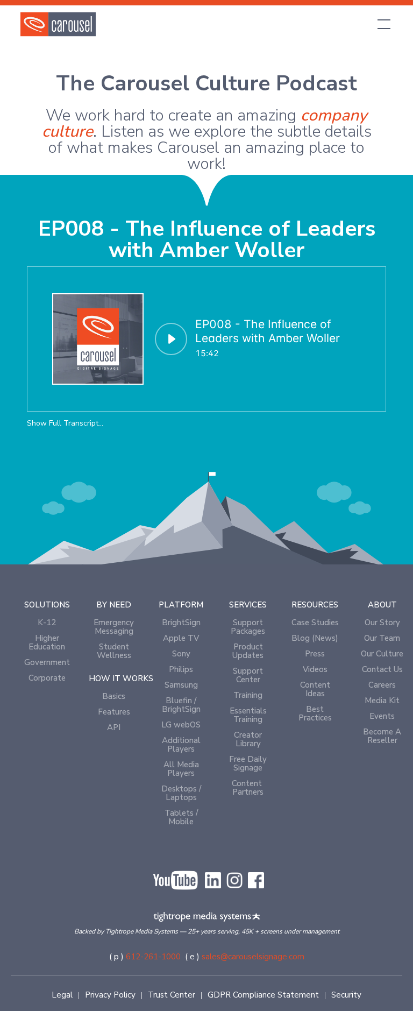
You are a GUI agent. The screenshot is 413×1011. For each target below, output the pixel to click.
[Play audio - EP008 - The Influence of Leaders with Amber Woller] (171, 339)
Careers (382, 685)
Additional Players (181, 744)
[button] (382, 24)
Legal (62, 994)
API (113, 727)
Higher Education (47, 642)
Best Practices (315, 713)
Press (315, 653)
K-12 (47, 622)
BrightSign (181, 622)
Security (346, 994)
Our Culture (382, 653)
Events (382, 716)
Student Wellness (114, 651)
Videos (315, 669)
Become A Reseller (382, 736)
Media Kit (382, 700)
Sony (181, 653)
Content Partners (248, 787)
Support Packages (248, 627)
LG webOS (181, 724)
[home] (58, 24)
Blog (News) (314, 638)
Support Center (248, 675)
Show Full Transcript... (65, 423)
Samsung (181, 685)
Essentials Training (248, 715)
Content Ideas (315, 689)
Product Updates (248, 651)
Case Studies (315, 622)
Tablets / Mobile (181, 817)
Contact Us (382, 669)
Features (114, 711)
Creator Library (248, 739)
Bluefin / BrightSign (181, 705)
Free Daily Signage (248, 763)
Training (247, 695)
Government (47, 662)
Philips (181, 669)
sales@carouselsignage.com (253, 956)
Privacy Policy (110, 994)
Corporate (47, 678)
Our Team (382, 638)
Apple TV (181, 638)
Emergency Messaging (114, 627)
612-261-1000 (153, 956)
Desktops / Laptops (181, 793)
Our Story (382, 622)
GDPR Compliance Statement (263, 994)
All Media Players (181, 769)
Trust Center (171, 994)
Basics (113, 696)
